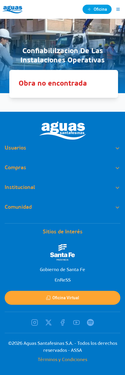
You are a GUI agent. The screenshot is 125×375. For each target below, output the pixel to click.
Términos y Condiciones (62, 360)
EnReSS (63, 280)
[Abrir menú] (118, 9)
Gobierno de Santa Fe (62, 270)
